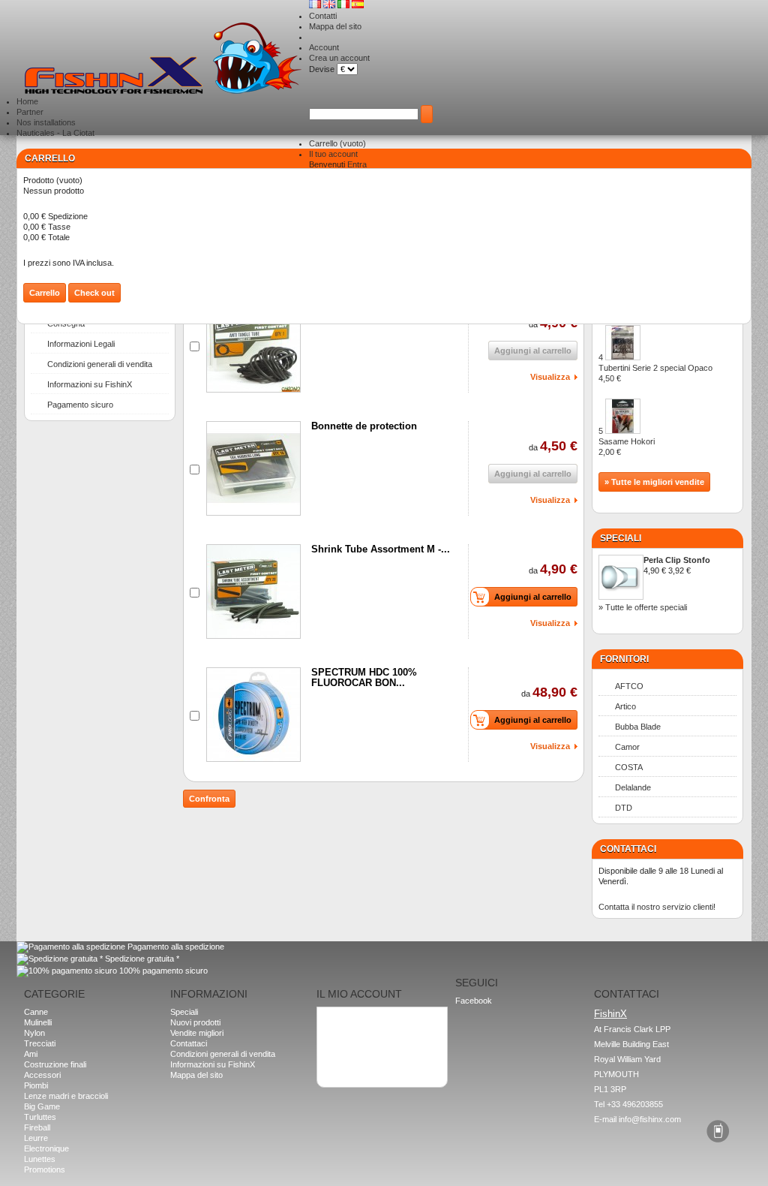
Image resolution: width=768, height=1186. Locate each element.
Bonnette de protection (364, 426)
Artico (625, 706)
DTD (623, 807)
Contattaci (188, 1043)
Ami (31, 1053)
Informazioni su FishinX (89, 384)
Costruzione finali (55, 1064)
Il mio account (359, 994)
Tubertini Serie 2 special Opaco (655, 373)
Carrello (337, 143)
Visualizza (550, 376)
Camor (627, 746)
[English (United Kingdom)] (330, 5)
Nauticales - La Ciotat (55, 132)
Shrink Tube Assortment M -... (380, 549)
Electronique (46, 1148)
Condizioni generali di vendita (99, 364)
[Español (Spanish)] (358, 5)
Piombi (36, 1085)
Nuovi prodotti (195, 1022)
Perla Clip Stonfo (677, 559)
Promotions (44, 1169)
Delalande (633, 787)
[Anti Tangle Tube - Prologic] (253, 345)
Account (324, 47)
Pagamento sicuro (80, 404)
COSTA (629, 767)
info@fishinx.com (650, 1119)
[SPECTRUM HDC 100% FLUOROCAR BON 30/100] (253, 714)
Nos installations (46, 122)
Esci (331, 1060)
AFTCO (629, 686)
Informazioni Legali (81, 343)
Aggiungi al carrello (533, 596)
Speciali (620, 538)
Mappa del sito (335, 26)
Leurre (36, 1137)
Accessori (42, 1074)
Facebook (473, 1000)
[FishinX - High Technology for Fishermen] (163, 59)
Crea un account (339, 57)
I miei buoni (343, 1050)
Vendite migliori (197, 1032)
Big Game (42, 1106)
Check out (94, 292)
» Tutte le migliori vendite (654, 481)
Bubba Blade (638, 726)
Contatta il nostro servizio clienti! (657, 906)
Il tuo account (333, 153)
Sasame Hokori (626, 446)
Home (27, 101)
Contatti (323, 15)
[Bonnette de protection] (253, 468)
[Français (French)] (316, 5)
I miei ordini (343, 1018)
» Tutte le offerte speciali (642, 607)
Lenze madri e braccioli (66, 1095)
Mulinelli (38, 1022)
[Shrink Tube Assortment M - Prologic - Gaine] (253, 591)
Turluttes (40, 1116)
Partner (30, 111)
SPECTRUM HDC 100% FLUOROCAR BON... (364, 677)
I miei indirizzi (347, 1029)
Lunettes (40, 1158)
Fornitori (624, 659)
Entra (357, 164)
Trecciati (40, 1043)
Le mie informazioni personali (375, 1039)
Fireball (37, 1127)
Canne (36, 1011)
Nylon (34, 1032)
